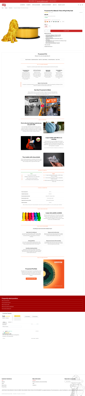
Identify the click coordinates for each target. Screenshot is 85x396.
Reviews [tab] (4, 322)
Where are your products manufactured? (8, 306)
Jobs (33, 383)
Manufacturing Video (34, 59)
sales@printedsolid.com (48, 46)
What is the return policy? (5, 300)
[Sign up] (82, 381)
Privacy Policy (4, 386)
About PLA (40, 59)
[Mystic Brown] (58, 22)
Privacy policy (19, 393)
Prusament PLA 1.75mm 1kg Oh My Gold (7, 336)
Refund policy (15, 393)
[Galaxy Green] (54, 22)
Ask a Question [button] (28, 316)
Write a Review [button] (35, 316)
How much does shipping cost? (6, 308)
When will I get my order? (5, 304)
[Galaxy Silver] (50, 22)
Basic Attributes (45, 59)
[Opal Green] (56, 22)
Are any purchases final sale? (6, 302)
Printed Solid (5, 393)
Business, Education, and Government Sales (40, 381)
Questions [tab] (9, 322)
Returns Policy (4, 385)
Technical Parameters (51, 59)
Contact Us (34, 385)
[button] (36, 338)
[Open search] (78, 5)
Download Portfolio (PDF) (31, 278)
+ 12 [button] (63, 21)
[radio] (46, 26)
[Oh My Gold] (45, 22)
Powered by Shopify (9, 393)
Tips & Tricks (58, 59)
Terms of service (23, 393)
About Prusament (28, 59)
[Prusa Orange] (47, 22)
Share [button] (4, 338)
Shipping (3, 381)
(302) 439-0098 (47, 44)
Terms (3, 383)
